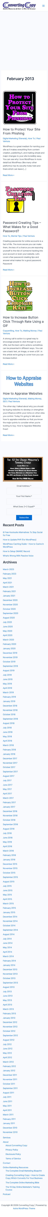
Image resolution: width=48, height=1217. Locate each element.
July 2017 (7, 780)
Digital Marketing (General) (15, 138)
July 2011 (7, 1097)
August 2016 (8, 829)
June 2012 (7, 1048)
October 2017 (9, 767)
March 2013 (8, 1009)
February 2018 (9, 749)
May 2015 (7, 895)
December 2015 (10, 864)
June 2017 (7, 785)
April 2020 (7, 635)
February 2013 (9, 1013)
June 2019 (7, 679)
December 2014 (10, 916)
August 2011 (8, 1092)
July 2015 (7, 886)
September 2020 (10, 613)
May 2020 (7, 631)
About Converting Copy (16, 1145)
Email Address (24, 486)
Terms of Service (13, 1158)
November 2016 (10, 815)
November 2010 (10, 1132)
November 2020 (10, 604)
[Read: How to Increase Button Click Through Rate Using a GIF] (19, 295)
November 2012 (10, 1026)
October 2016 (9, 820)
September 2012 (10, 1035)
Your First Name (24, 496)
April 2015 (7, 899)
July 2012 (7, 1044)
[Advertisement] (24, 37)
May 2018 (7, 736)
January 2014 (9, 965)
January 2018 (9, 754)
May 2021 (7, 578)
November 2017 (10, 763)
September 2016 (10, 824)
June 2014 (7, 943)
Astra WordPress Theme (24, 1208)
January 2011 (9, 1123)
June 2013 (7, 996)
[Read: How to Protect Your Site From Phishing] (19, 107)
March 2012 (8, 1062)
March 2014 (8, 956)
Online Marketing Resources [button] (15, 1167)
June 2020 (8, 626)
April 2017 (7, 793)
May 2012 (7, 1053)
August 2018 (8, 723)
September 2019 (10, 666)
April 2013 (7, 1004)
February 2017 (9, 802)
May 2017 (7, 789)
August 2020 (9, 618)
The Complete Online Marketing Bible (22, 1182)
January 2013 (9, 1018)
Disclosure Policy (13, 1154)
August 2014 (8, 934)
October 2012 (9, 1031)
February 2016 (9, 855)
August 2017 (8, 776)
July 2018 (7, 728)
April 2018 (7, 741)
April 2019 (7, 688)
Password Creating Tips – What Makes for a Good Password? (22, 227)
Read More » (8, 175)
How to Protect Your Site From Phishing (21, 131)
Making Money (30, 330)
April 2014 (7, 952)
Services (7, 1137)
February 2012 (9, 1066)
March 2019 (8, 692)
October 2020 (9, 609)
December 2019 (10, 653)
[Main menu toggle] (43, 6)
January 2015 (9, 912)
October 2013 (9, 978)
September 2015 (10, 877)
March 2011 (8, 1114)
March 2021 (8, 587)
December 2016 (10, 811)
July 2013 (7, 991)
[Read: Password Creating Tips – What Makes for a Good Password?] (19, 201)
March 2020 (8, 640)
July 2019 (7, 675)
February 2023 (9, 574)
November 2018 (10, 710)
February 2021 (9, 591)
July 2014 (7, 939)
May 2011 (7, 1106)
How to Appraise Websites (22, 393)
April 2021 (7, 582)
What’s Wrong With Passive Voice (18, 556)
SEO (5, 401)
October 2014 (9, 925)
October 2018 (9, 714)
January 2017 (9, 807)
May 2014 (7, 947)
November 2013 (10, 974)
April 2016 (7, 846)
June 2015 (7, 890)
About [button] (5, 1142)
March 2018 (8, 745)
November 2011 (10, 1079)
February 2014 (9, 961)
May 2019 (7, 684)
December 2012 (10, 1022)
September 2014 (10, 930)
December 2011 (10, 1075)
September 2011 (10, 1088)
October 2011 (9, 1084)
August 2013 (8, 987)
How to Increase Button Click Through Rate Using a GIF (23, 321)
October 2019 (9, 661)
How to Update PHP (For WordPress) (19, 539)
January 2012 (9, 1070)
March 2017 (8, 798)
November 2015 (10, 868)
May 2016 (7, 842)
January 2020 (9, 648)
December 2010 (10, 1128)
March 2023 (8, 569)
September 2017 (10, 771)
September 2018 (10, 719)
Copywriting (8, 330)
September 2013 (10, 983)
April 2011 (7, 1110)
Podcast (6, 1194)
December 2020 (10, 600)
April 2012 (7, 1057)
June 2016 (7, 837)
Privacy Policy (12, 1150)
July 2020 (7, 622)
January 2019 (9, 701)
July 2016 (7, 833)
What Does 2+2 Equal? (24, 506)
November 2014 (10, 921)
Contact (6, 1163)
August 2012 (8, 1040)
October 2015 (9, 873)
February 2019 (9, 697)
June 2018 (7, 732)
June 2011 (7, 1101)
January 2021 (9, 596)
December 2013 (10, 969)
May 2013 (7, 1000)
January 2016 (9, 859)
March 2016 (8, 851)
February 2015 (9, 908)
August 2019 (8, 670)
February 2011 (9, 1119)
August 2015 (8, 881)
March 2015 (8, 903)
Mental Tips (16, 236)
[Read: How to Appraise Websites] (24, 381)
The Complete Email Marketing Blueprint (24, 1171)
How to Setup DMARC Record (16, 551)
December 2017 (10, 758)
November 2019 (10, 657)
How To (31, 138)
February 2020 (9, 644)
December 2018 (10, 706)
